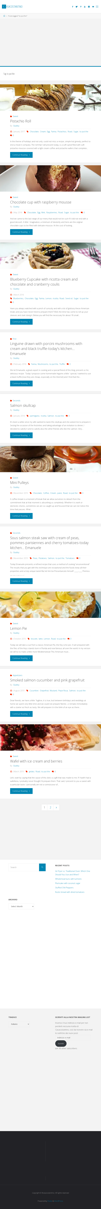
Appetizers (17, 675)
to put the (84, 131)
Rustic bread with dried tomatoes (69, 892)
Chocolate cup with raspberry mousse (40, 202)
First (14, 339)
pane (59, 493)
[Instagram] (89, 6)
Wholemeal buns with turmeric (68, 879)
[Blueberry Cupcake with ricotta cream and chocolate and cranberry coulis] (50, 262)
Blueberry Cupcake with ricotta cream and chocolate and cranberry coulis (44, 282)
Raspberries (51, 212)
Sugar (76, 131)
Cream (43, 131)
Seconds (16, 400)
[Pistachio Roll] (50, 104)
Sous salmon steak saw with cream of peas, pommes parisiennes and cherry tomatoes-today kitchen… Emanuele (49, 542)
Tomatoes (70, 558)
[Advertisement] (50, 41)
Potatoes (43, 558)
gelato (31, 771)
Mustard (53, 690)
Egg (48, 131)
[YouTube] (85, 6)
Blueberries (18, 298)
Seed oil (68, 298)
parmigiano (34, 416)
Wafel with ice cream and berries (36, 761)
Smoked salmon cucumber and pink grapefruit (47, 680)
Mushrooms (43, 364)
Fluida (49, 1201)
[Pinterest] (81, 6)
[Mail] (93, 6)
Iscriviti (61, 1043)
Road (70, 131)
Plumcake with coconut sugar (67, 883)
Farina (53, 131)
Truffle (62, 364)
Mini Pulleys (19, 482)
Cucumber (34, 690)
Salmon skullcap (23, 405)
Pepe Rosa (63, 690)
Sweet (15, 116)
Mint (43, 212)
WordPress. (58, 1201)
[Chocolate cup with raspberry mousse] (50, 185)
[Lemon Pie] (50, 611)
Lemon (49, 298)
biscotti (34, 638)
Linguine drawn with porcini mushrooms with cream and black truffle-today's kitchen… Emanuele (46, 348)
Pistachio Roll (20, 121)
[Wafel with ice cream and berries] (50, 744)
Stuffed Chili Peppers (64, 887)
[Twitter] (76, 6)
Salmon (50, 416)
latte (41, 638)
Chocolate (34, 131)
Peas (35, 558)
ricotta (55, 298)
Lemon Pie (18, 628)
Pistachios (62, 131)
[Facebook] (72, 6)
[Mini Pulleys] (50, 465)
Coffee (46, 493)
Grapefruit (44, 690)
